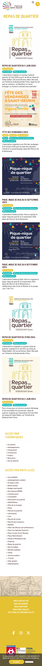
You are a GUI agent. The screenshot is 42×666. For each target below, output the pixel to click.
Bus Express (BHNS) (15, 491)
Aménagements (13, 447)
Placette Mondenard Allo (17, 539)
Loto (9, 516)
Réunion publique (14, 550)
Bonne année (13, 485)
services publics (14, 555)
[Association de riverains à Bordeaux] (12, 6)
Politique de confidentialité (21, 612)
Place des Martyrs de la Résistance (21, 527)
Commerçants (13, 494)
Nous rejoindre (21, 603)
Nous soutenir (21, 606)
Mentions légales (21, 609)
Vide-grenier (12, 561)
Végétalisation (13, 564)
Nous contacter (21, 600)
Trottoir (11, 558)
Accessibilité (12, 477)
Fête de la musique (15, 505)
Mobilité (11, 525)
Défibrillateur (13, 502)
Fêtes (10, 508)
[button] (13, 633)
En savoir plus (29, 662)
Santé (10, 553)
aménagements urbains (16, 480)
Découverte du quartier (16, 499)
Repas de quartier (14, 544)
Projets (5, 135)
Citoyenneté (12, 450)
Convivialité (12, 497)
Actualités (11, 444)
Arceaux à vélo (13, 483)
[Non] (39, 660)
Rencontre (13, 135)
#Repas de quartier (20, 72)
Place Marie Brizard (15, 536)
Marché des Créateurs (16, 522)
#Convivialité (7, 72)
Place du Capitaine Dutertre (18, 530)
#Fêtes (5, 138)
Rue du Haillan (13, 547)
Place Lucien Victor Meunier (18, 533)
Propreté (11, 541)
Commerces (12, 453)
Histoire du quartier (15, 511)
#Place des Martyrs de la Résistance (21, 138)
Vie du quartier (7, 69)
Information (12, 513)
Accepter (16, 662)
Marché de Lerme (14, 519)
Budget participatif (15, 488)
